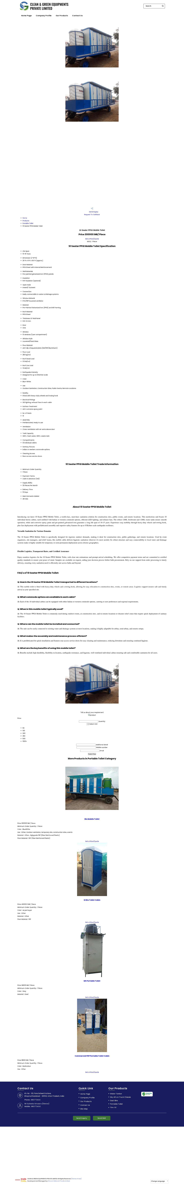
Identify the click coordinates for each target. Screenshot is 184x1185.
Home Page (26, 15)
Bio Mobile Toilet (92, 819)
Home (25, 218)
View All (113, 1107)
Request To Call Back (92, 215)
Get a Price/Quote (92, 239)
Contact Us (77, 15)
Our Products (62, 15)
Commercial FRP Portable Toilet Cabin (92, 1056)
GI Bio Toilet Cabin (92, 900)
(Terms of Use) (76, 1179)
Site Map (84, 1109)
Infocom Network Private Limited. (59, 1181)
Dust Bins (114, 1100)
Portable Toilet (28, 223)
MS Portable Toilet (92, 981)
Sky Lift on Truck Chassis (120, 1097)
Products (26, 221)
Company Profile (43, 15)
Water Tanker (116, 1094)
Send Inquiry (93, 212)
